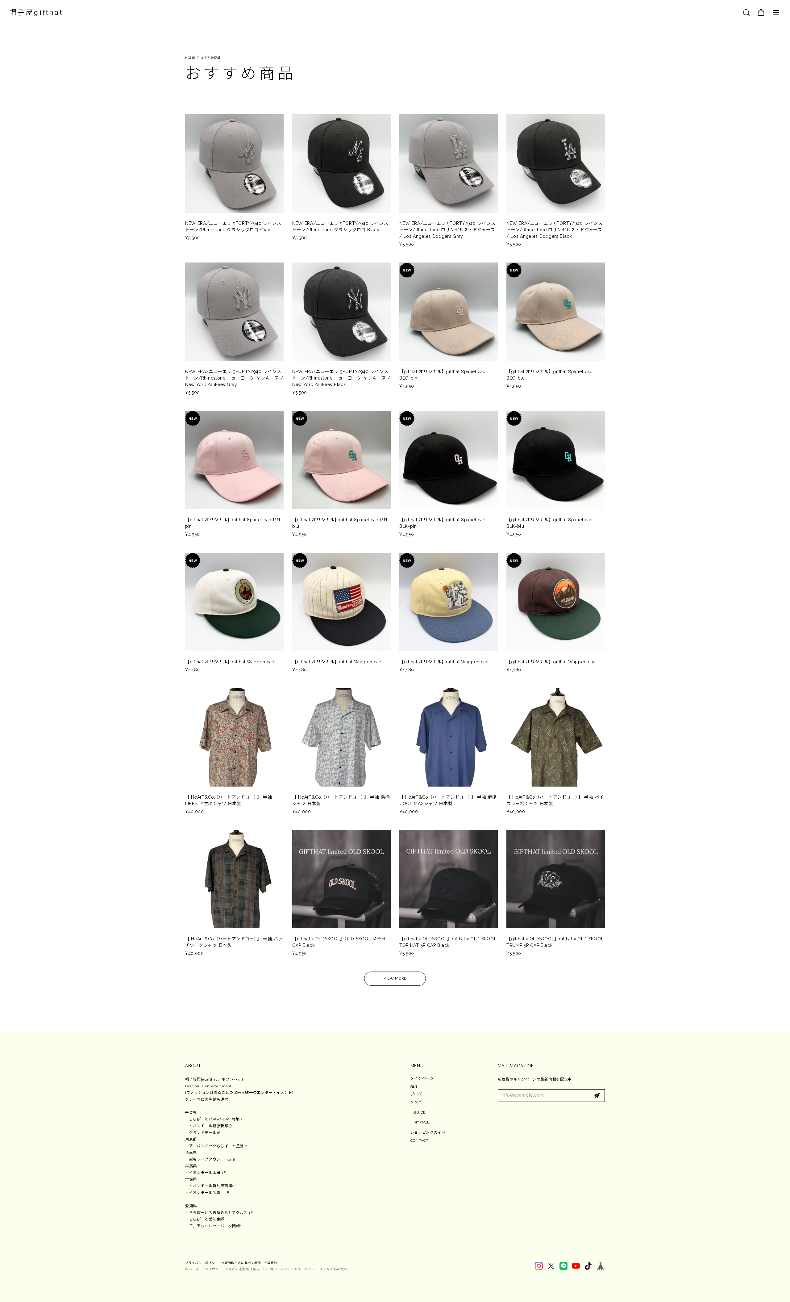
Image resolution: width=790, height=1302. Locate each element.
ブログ (416, 1094)
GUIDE (420, 1112)
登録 (597, 1096)
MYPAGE (422, 1122)
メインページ (422, 1078)
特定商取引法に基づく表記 (241, 1263)
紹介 (414, 1086)
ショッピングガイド (428, 1132)
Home (190, 58)
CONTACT (419, 1140)
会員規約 (270, 1263)
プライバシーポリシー (201, 1263)
